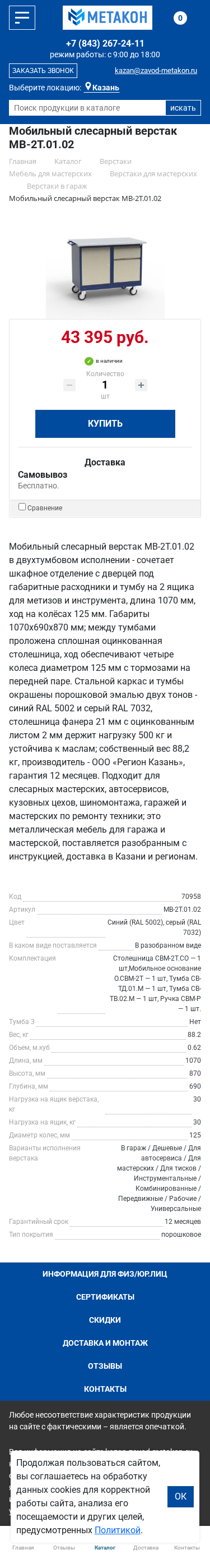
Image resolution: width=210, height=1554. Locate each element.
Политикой (118, 1530)
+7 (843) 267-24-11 (105, 43)
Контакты (105, 1388)
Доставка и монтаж (105, 1342)
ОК (180, 1496)
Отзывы (105, 1365)
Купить (105, 423)
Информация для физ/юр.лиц (105, 1273)
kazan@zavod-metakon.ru (156, 70)
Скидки (105, 1319)
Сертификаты (105, 1296)
